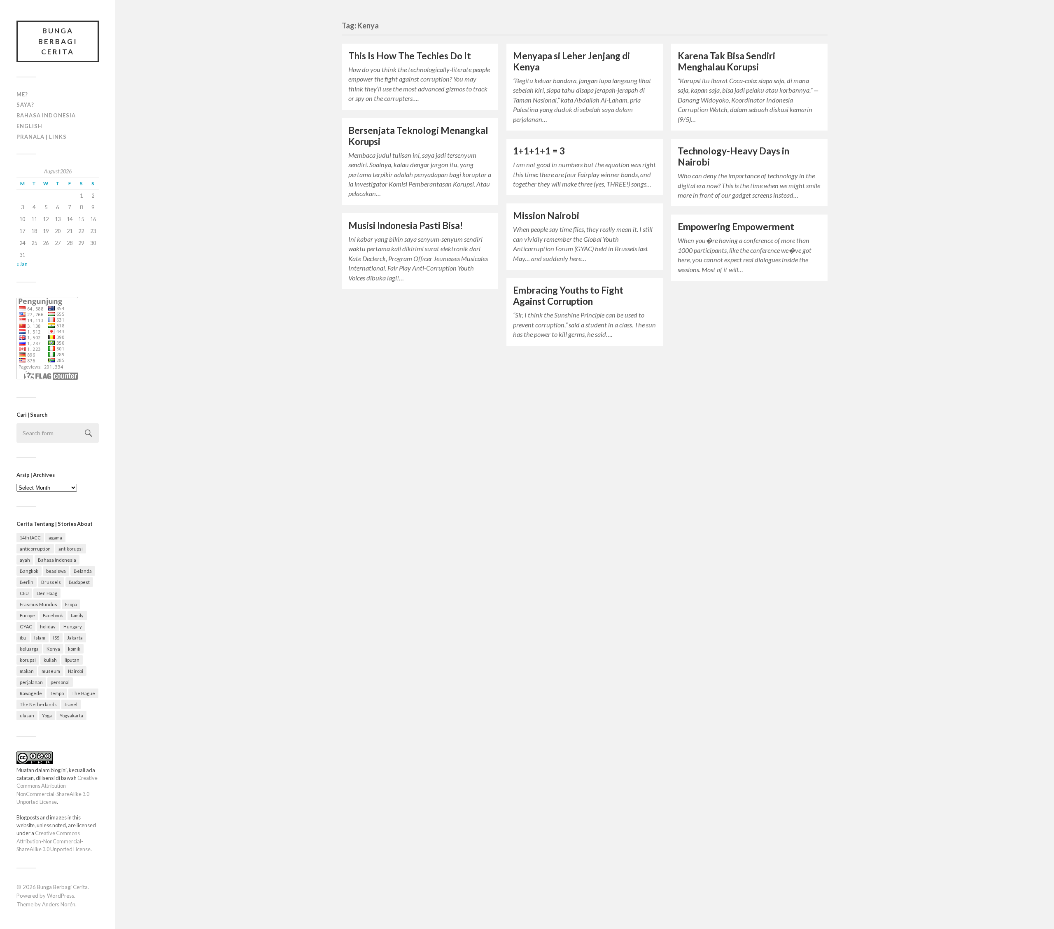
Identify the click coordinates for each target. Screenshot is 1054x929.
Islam (39, 637)
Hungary (72, 626)
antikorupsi (70, 548)
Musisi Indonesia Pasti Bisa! (405, 225)
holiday (48, 626)
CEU (24, 593)
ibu (23, 637)
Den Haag (47, 593)
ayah (25, 560)
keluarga (29, 648)
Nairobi (75, 671)
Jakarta (75, 637)
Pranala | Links (41, 136)
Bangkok (29, 571)
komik (74, 648)
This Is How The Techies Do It (409, 55)
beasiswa (56, 571)
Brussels (51, 582)
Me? (22, 94)
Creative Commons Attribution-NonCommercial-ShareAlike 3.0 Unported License (53, 841)
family (77, 615)
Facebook (53, 615)
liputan (72, 660)
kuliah (50, 660)
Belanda (83, 571)
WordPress (60, 895)
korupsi (28, 660)
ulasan (27, 715)
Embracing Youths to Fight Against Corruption (568, 296)
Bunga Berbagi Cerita (57, 41)
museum (51, 671)
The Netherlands (38, 704)
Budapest (79, 582)
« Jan (22, 264)
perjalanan (31, 682)
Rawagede (31, 693)
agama (55, 537)
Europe (27, 615)
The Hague (83, 693)
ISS (56, 637)
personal (60, 682)
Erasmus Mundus (38, 604)
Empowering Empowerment (736, 226)
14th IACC (30, 537)
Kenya (53, 648)
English (29, 126)
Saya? (25, 104)
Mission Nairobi (546, 215)
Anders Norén (58, 904)
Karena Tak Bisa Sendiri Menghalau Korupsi (726, 61)
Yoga (47, 715)
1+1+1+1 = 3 (539, 150)
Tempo (57, 693)
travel (71, 704)
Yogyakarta (71, 715)
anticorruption (35, 548)
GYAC (26, 626)
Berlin (26, 582)
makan (27, 671)
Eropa (71, 604)
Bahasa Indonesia (46, 115)
